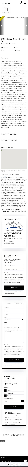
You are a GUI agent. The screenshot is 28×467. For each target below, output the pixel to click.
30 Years (8, 383)
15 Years (15, 383)
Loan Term (7, 381)
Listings (8, 209)
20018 (12, 211)
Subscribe (14, 287)
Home (3, 209)
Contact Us (6, 243)
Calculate (14, 406)
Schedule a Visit (19, 303)
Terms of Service (7, 365)
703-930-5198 (9, 236)
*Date (5, 317)
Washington (17, 209)
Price (6, 388)
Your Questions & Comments (11, 327)
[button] (2, 26)
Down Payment (9, 393)
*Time (5, 322)
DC (12, 209)
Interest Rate (8, 398)
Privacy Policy (17, 282)
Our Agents (11, 243)
